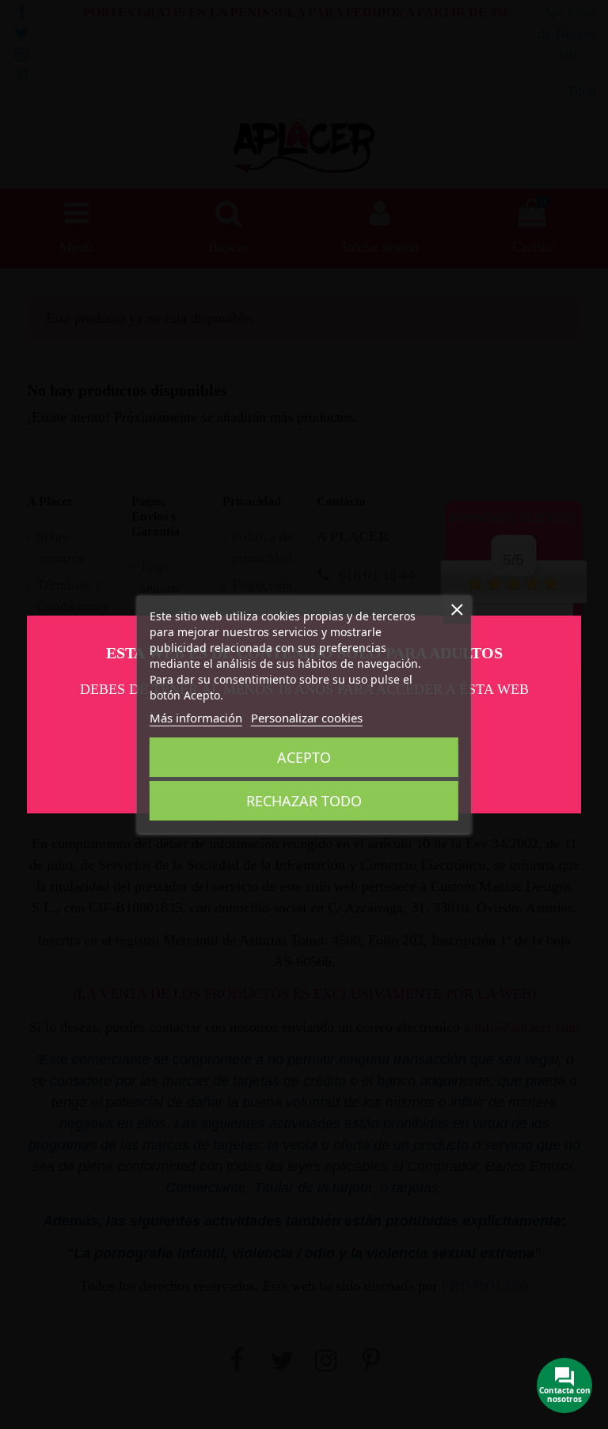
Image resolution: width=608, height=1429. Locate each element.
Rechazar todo (304, 800)
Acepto (304, 757)
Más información (196, 718)
